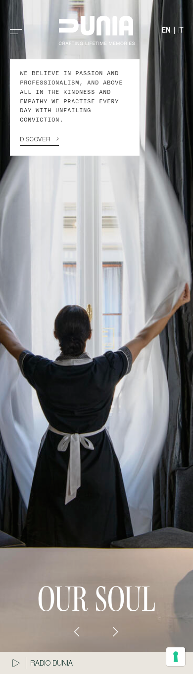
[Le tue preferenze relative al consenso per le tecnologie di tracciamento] (175, 656)
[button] (77, 632)
